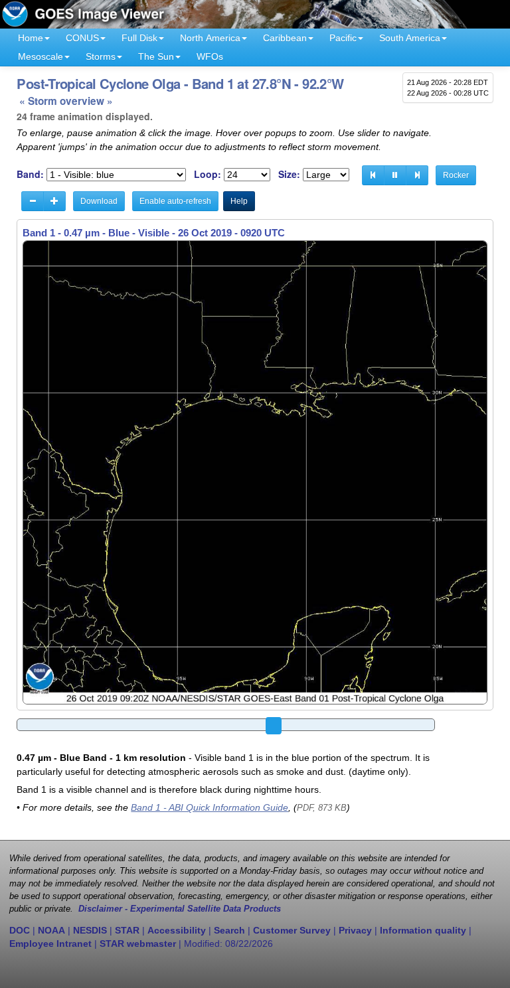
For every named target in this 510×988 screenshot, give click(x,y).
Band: (30, 174)
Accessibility (176, 930)
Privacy (355, 930)
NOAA (51, 930)
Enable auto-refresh (175, 201)
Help (239, 201)
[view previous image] (373, 175)
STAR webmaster (138, 943)
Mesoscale (40, 56)
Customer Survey (292, 930)
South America (409, 38)
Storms (101, 56)
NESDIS (90, 930)
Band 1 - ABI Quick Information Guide (209, 807)
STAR (127, 930)
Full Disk (139, 38)
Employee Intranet (50, 943)
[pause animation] (395, 175)
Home (30, 38)
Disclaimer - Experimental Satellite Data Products (179, 909)
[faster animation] (54, 201)
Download (99, 201)
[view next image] (417, 175)
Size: (289, 174)
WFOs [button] (210, 56)
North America (210, 38)
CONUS (82, 38)
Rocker (456, 175)
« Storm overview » (66, 101)
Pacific (343, 38)
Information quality (423, 930)
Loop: (207, 174)
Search (229, 930)
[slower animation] (32, 201)
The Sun (156, 56)
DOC (19, 930)
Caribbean (285, 38)
